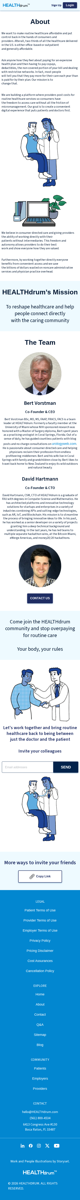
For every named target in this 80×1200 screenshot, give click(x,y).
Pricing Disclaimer (40, 951)
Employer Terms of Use (40, 930)
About (40, 1004)
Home (40, 994)
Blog (40, 1045)
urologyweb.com (64, 444)
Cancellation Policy (40, 971)
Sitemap (40, 1035)
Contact (40, 1014)
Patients (40, 1068)
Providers (40, 1089)
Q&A (40, 1025)
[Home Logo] (16, 5)
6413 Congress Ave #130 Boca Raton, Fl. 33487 (40, 1127)
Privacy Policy (40, 940)
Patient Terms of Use (40, 910)
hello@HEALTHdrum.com (40, 1111)
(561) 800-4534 (40, 1118)
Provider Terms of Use (40, 920)
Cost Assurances (40, 961)
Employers (40, 1078)
